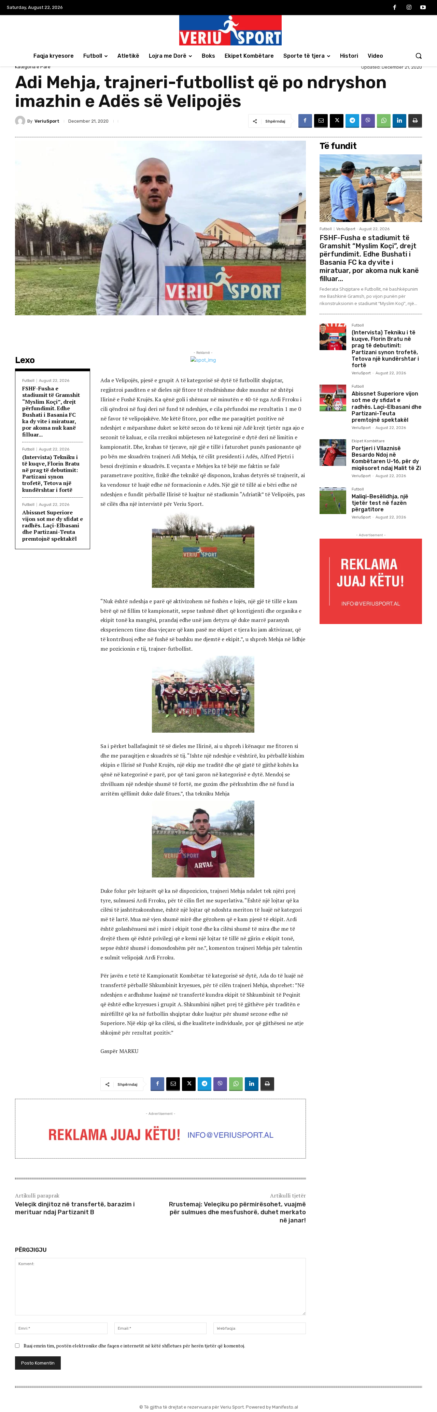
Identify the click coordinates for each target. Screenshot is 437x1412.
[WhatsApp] (384, 121)
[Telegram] (352, 121)
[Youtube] (423, 8)
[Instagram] (409, 8)
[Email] (321, 121)
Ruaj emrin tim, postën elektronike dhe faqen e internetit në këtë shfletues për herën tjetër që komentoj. (134, 1345)
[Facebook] (394, 8)
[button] (418, 55)
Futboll (28, 381)
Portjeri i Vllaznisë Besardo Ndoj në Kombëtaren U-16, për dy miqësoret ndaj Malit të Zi (386, 458)
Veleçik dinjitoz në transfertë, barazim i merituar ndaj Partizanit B (75, 1208)
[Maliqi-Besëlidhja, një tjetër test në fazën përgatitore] (333, 500)
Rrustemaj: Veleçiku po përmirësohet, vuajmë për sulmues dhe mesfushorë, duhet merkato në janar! (237, 1212)
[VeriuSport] (21, 121)
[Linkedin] (399, 121)
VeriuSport (46, 121)
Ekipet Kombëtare (368, 441)
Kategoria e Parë (33, 67)
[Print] (415, 121)
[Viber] (368, 121)
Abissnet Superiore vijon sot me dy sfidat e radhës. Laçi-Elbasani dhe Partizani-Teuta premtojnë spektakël (52, 525)
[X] (336, 121)
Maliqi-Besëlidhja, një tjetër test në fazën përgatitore (380, 503)
